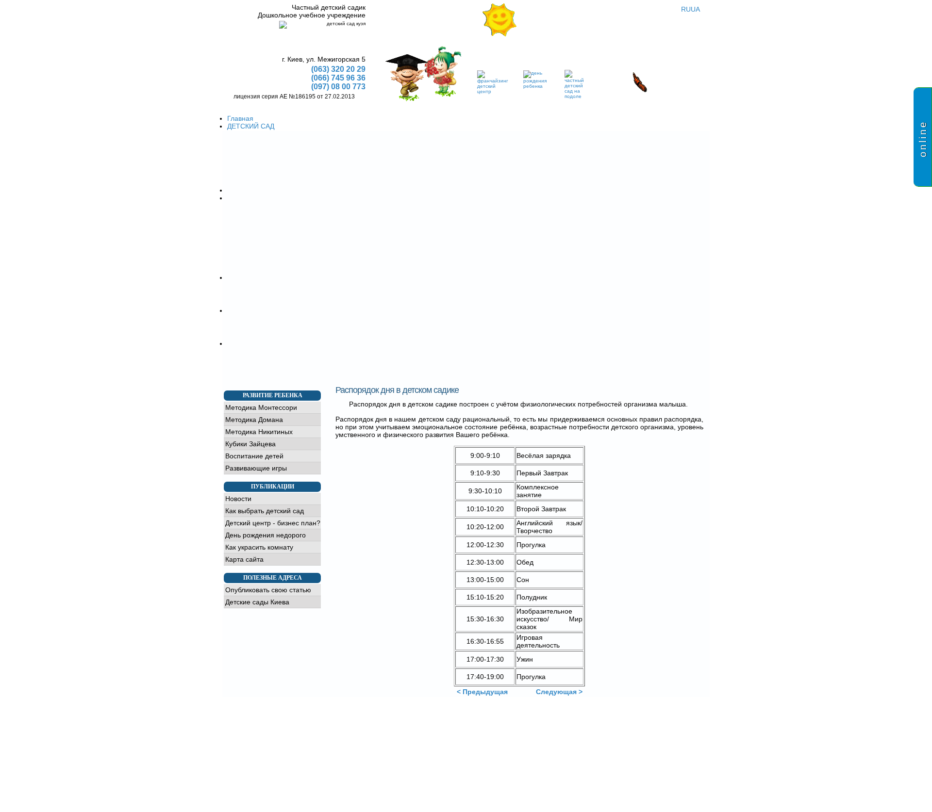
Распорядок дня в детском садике (397, 390)
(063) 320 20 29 (338, 69)
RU (686, 9)
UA (695, 9)
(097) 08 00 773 (338, 86)
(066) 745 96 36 (338, 78)
